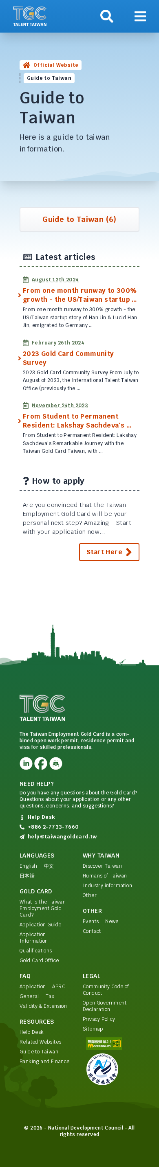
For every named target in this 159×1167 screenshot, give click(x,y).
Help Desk (32, 1032)
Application (33, 986)
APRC (58, 986)
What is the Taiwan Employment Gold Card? (43, 908)
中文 (49, 866)
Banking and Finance (45, 1061)
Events (91, 921)
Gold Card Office (39, 960)
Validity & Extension (43, 1006)
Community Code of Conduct (106, 989)
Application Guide (41, 924)
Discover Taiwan (102, 866)
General (29, 996)
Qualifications (36, 951)
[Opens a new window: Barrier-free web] (111, 1043)
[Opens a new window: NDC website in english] (111, 1069)
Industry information (107, 885)
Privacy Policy (99, 1019)
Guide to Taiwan (39, 1052)
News (111, 921)
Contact (92, 931)
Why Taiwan (101, 855)
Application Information (34, 937)
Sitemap (93, 1029)
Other (90, 895)
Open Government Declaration (104, 1006)
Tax (50, 996)
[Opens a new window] (26, 763)
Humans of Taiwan (105, 876)
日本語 (27, 876)
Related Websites (40, 1042)
